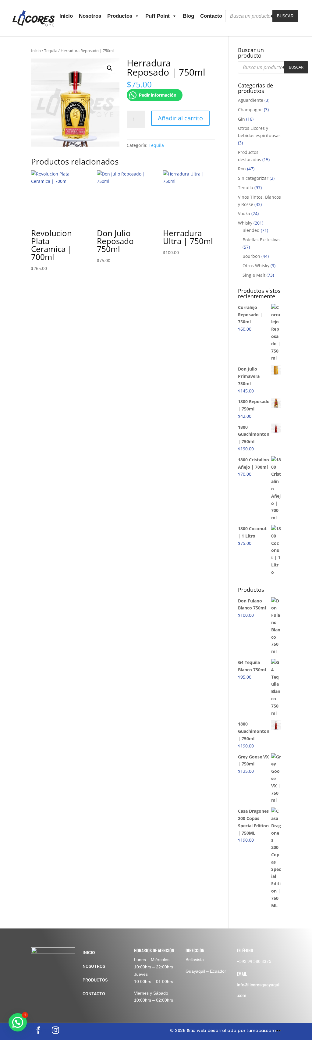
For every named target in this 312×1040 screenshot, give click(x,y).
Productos (119, 16)
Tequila (50, 50)
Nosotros (90, 16)
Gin (241, 119)
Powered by (30, 1030)
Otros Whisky (256, 265)
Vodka (244, 213)
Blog (188, 16)
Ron (242, 169)
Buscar (285, 16)
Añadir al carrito (180, 118)
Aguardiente (250, 100)
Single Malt (254, 275)
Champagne (250, 109)
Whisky (245, 223)
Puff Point (157, 16)
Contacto (211, 16)
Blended (251, 230)
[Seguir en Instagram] (55, 1030)
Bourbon (251, 256)
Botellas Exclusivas (262, 240)
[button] (109, 68)
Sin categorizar (253, 178)
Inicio (66, 16)
